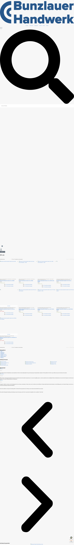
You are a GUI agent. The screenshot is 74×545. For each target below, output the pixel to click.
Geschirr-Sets (31, 25)
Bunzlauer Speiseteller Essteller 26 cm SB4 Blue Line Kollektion (8, 338)
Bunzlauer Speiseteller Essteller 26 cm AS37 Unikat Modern (46, 309)
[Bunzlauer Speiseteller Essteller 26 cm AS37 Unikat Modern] (46, 298)
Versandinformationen (3, 354)
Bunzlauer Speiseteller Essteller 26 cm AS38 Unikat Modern (64, 309)
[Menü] (72, 536)
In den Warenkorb (8, 287)
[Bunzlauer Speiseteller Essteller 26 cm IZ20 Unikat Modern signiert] (27, 298)
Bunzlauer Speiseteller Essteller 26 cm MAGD (26, 280)
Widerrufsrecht (2, 352)
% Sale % (40, 25)
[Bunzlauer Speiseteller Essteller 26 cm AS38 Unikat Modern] (65, 298)
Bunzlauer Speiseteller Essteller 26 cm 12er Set (63, 280)
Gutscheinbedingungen (3, 355)
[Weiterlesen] (37, 386)
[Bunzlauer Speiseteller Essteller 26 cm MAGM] (9, 269)
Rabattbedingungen (3, 356)
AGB (1, 351)
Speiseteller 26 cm (7, 336)
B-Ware (44, 25)
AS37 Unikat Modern (41, 307)
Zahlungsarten (2, 353)
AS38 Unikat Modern (59, 307)
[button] (37, 67)
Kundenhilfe (2, 357)
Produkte (27, 25)
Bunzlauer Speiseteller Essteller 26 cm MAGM (7, 280)
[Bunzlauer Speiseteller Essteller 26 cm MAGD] (27, 269)
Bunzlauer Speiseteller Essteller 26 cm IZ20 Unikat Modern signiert (27, 309)
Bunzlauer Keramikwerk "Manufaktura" (6, 307)
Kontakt (47, 25)
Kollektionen (36, 25)
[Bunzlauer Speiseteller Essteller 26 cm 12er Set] (65, 269)
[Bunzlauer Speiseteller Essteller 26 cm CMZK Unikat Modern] (46, 269)
